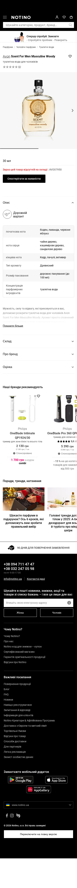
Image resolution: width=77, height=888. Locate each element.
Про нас (8, 641)
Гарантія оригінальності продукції (24, 656)
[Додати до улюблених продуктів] (70, 56)
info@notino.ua (13, 578)
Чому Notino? (12, 636)
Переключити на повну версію (38, 834)
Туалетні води (46, 47)
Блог (7, 689)
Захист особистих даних (18, 757)
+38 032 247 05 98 (19, 568)
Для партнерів (12, 746)
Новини (8, 699)
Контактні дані (36, 579)
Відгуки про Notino (15, 662)
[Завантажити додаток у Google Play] (20, 779)
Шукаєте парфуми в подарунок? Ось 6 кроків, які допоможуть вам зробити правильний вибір (23, 521)
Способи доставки (15, 741)
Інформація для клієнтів (18, 715)
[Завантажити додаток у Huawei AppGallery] (38, 789)
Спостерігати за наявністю (24, 178)
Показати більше (13, 325)
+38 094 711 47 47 (19, 564)
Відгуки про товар (15, 736)
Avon (6, 56)
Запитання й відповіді (17, 710)
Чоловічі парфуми (26, 47)
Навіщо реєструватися (18, 704)
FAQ (6, 694)
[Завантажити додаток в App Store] (56, 779)
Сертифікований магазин (19, 651)
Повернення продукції (17, 683)
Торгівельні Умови (15, 730)
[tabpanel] (38, 272)
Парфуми (8, 47)
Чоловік (56, 612)
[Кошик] (71, 17)
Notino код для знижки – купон (23, 646)
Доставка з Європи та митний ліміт (25, 725)
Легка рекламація (15, 751)
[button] (5, 18)
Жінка (20, 612)
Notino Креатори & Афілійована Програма (29, 720)
